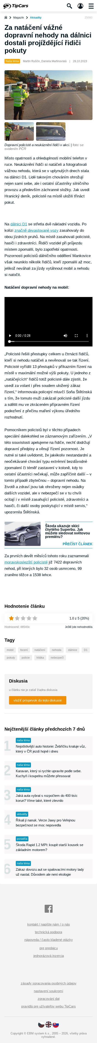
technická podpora (48, 932)
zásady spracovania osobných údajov (48, 983)
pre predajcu (48, 948)
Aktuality (36, 17)
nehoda (56, 650)
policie (26, 657)
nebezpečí (57, 657)
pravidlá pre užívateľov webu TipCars (48, 1006)
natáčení (40, 650)
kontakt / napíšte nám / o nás (48, 924)
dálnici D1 (18, 224)
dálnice (72, 650)
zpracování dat (49, 999)
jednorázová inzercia (48, 956)
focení (24, 650)
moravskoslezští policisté (26, 562)
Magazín (18, 17)
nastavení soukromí (48, 991)
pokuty (11, 657)
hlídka (40, 657)
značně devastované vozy (36, 230)
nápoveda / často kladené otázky (48, 940)
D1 (86, 650)
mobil (10, 650)
